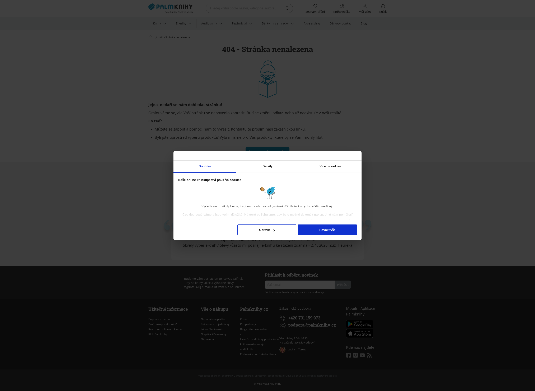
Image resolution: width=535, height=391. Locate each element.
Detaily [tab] (267, 166)
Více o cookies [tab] (330, 166)
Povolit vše (327, 230)
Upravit (264, 230)
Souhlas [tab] (205, 166)
